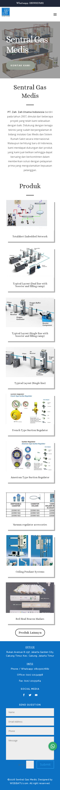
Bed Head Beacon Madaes (30, 618)
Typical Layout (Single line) (30, 383)
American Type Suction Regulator (30, 477)
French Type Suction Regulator (30, 430)
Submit (45, 764)
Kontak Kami (20, 65)
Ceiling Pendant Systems (30, 571)
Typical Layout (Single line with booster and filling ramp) (30, 334)
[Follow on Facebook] (23, 694)
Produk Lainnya (30, 632)
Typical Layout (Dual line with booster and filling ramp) (30, 285)
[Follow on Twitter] (30, 694)
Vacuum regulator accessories (30, 524)
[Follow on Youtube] (36, 694)
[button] (52, 746)
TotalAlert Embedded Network (30, 236)
